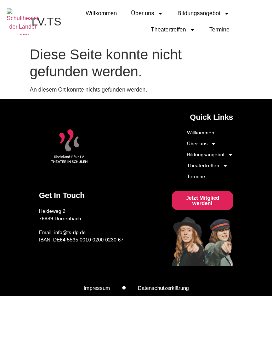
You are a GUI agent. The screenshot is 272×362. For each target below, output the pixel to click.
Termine (219, 30)
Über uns (142, 13)
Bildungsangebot (198, 13)
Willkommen (101, 13)
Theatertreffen (168, 30)
